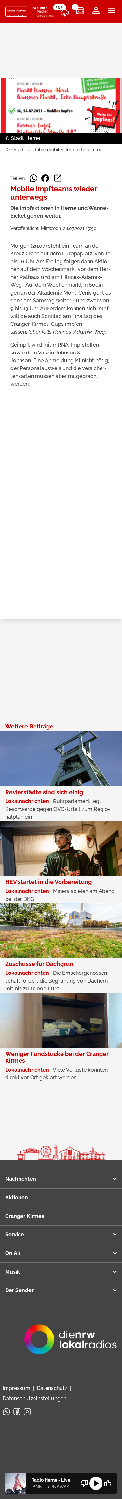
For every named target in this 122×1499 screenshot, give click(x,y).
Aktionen (16, 1197)
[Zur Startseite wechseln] (16, 12)
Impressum (16, 1388)
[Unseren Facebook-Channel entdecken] (17, 1412)
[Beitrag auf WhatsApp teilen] (33, 178)
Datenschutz (52, 1388)
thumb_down (84, 1483)
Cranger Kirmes (24, 1216)
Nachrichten (20, 1179)
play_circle (96, 1483)
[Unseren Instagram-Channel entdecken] (27, 1412)
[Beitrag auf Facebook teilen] (45, 178)
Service (14, 1235)
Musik (12, 1272)
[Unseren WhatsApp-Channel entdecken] (6, 1412)
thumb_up (108, 1483)
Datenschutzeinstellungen (34, 1398)
